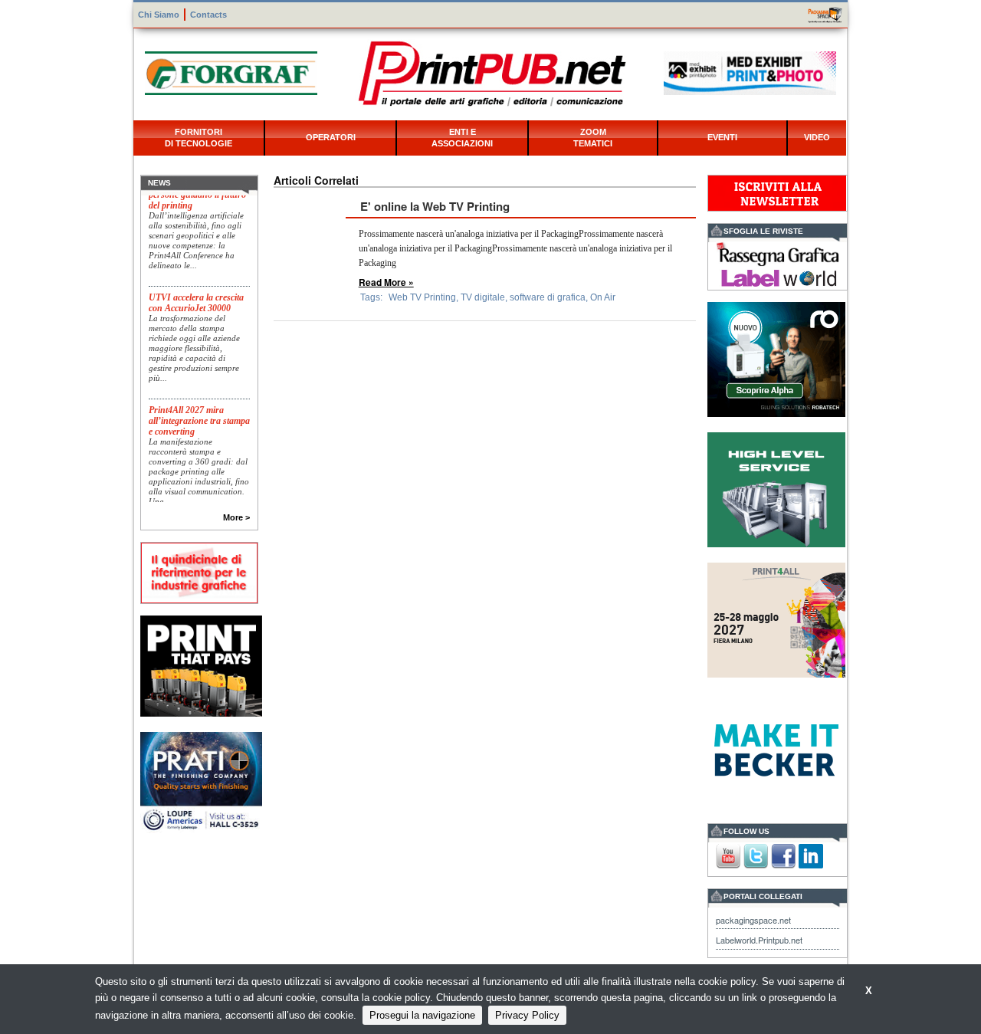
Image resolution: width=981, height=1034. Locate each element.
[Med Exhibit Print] (750, 71)
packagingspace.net (753, 920)
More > (236, 517)
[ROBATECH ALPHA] (776, 357)
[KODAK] (201, 664)
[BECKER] (776, 748)
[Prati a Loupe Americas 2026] (201, 781)
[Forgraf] (231, 71)
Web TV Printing (422, 297)
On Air (602, 297)
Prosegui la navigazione (422, 1015)
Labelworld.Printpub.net (759, 940)
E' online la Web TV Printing (435, 206)
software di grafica (548, 297)
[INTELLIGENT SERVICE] (776, 488)
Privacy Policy (527, 1015)
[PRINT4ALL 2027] (776, 618)
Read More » (386, 282)
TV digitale (483, 297)
